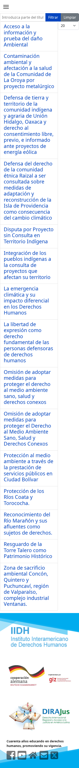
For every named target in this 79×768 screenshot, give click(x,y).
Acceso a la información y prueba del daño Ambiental (23, 35)
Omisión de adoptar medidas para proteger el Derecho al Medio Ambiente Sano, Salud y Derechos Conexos (27, 428)
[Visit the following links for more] (11, 755)
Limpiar (70, 17)
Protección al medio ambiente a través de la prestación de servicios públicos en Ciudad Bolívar (28, 467)
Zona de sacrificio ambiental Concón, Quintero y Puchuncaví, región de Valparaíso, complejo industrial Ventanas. (26, 585)
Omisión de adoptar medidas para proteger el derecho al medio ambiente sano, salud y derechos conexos (27, 387)
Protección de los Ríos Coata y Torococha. (24, 497)
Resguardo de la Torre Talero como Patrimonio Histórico (28, 550)
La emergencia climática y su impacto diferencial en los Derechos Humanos (26, 300)
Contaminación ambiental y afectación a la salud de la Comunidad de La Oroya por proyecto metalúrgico (29, 71)
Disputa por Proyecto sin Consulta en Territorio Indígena (29, 235)
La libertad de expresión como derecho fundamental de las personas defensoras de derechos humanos (28, 342)
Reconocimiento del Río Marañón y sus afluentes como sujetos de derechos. (28, 523)
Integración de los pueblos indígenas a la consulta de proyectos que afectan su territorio (27, 265)
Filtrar (53, 17)
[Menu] (6, 6)
